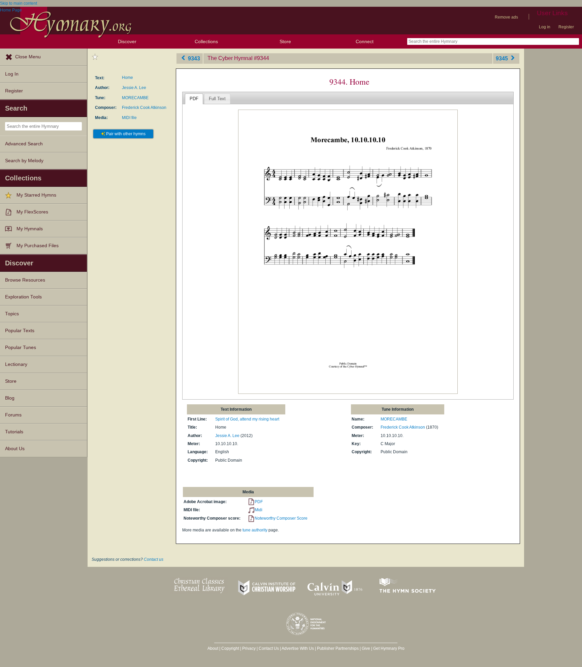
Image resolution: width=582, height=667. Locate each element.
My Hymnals (30, 228)
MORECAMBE (135, 97)
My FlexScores (32, 211)
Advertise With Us (298, 648)
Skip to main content (18, 3)
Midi (258, 510)
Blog (9, 398)
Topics (12, 313)
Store (285, 41)
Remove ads (506, 17)
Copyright (230, 648)
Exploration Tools (23, 296)
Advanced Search (24, 143)
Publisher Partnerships (338, 648)
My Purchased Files (38, 245)
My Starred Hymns (36, 195)
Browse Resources (25, 280)
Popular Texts (19, 330)
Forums (13, 414)
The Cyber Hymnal (230, 58)
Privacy (249, 648)
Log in (544, 27)
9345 (502, 58)
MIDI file (129, 117)
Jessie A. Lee (134, 87)
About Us (15, 448)
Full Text (217, 98)
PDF (194, 98)
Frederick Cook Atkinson (144, 107)
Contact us (153, 559)
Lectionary (16, 364)
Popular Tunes (20, 347)
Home (127, 77)
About (212, 648)
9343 (193, 58)
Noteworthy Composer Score (281, 518)
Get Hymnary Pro (389, 648)
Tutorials (14, 431)
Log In (12, 74)
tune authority (255, 530)
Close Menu (28, 56)
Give (366, 648)
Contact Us (269, 648)
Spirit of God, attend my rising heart (247, 419)
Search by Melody (24, 160)
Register (566, 27)
